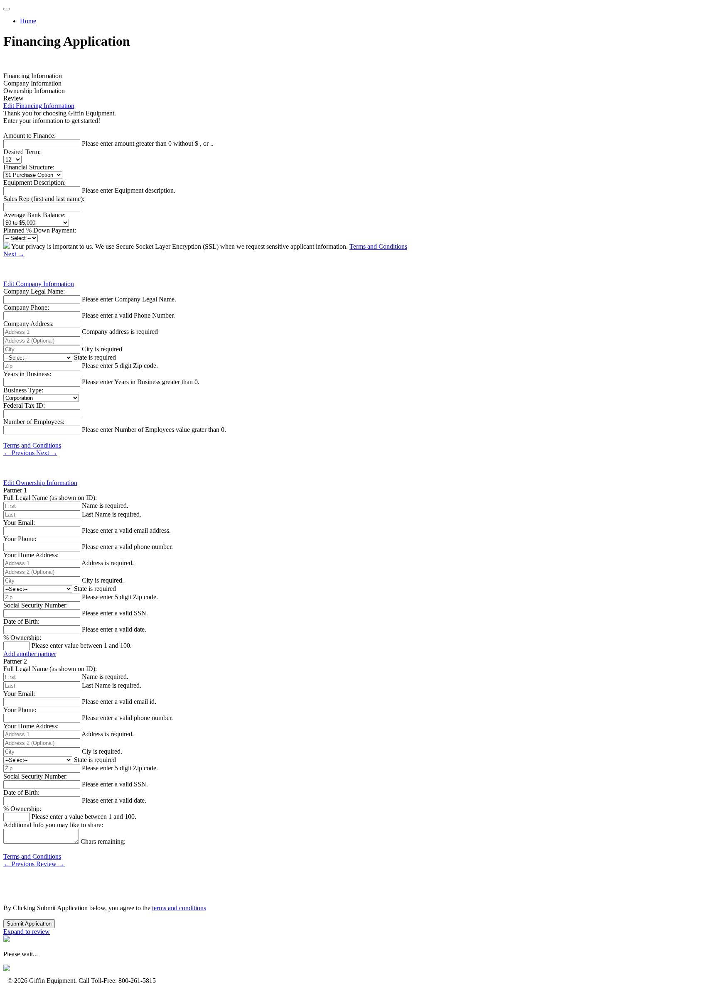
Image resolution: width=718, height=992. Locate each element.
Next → (14, 253)
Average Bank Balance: (34, 214)
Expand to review (26, 931)
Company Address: (28, 323)
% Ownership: (22, 637)
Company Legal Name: (34, 291)
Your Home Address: (31, 554)
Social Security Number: (35, 605)
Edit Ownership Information (40, 482)
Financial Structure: (28, 167)
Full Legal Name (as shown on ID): (50, 497)
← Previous (19, 452)
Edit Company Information (38, 283)
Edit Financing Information (38, 105)
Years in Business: (27, 373)
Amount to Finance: (29, 135)
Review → (50, 863)
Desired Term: (22, 151)
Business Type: (23, 390)
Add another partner (29, 653)
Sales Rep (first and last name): (43, 198)
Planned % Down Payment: (39, 230)
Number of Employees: (33, 421)
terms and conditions (179, 907)
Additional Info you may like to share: (53, 824)
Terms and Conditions (378, 246)
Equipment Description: (34, 182)
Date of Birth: (21, 621)
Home (28, 20)
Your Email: (19, 522)
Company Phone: (26, 307)
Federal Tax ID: (24, 405)
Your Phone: (19, 538)
